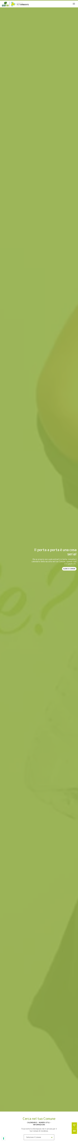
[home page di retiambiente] (19, 3)
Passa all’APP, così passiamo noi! (54, 543)
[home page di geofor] (6, 3)
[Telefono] (74, 1125)
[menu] (74, 3)
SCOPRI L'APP (70, 560)
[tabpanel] (39, 559)
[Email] (74, 1131)
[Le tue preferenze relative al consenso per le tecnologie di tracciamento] (3, 1138)
